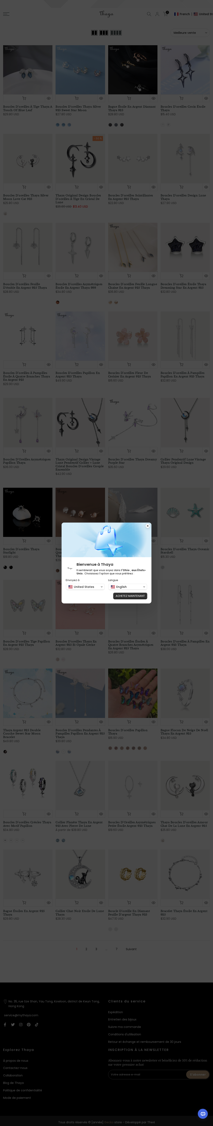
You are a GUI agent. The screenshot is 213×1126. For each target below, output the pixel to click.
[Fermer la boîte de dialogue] (147, 526)
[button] (85, 587)
